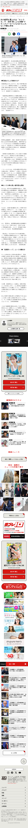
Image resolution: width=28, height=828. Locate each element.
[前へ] (0, 341)
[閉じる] (26, 4)
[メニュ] (25, 10)
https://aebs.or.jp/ (12, 783)
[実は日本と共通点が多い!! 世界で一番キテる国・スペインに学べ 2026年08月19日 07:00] (7, 476)
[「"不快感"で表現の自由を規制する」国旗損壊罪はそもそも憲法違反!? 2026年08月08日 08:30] (21, 504)
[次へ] (27, 341)
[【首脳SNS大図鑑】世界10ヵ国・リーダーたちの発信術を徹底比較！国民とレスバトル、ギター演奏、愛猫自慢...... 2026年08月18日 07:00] (21, 476)
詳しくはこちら (6, 6)
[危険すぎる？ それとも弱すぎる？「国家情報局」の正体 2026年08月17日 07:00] (7, 490)
